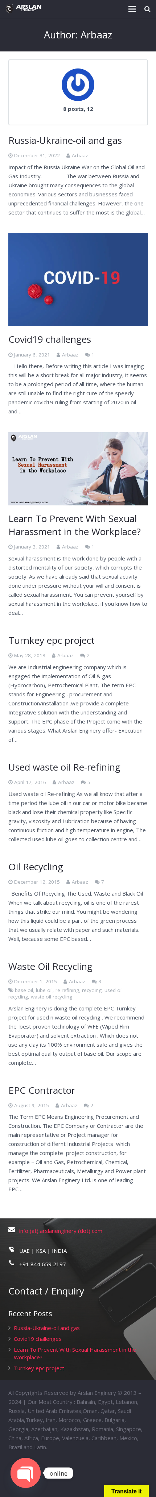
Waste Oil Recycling (50, 966)
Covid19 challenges (49, 339)
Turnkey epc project (51, 640)
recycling (92, 990)
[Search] (147, 9)
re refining (67, 990)
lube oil (44, 990)
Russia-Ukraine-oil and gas (65, 140)
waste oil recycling (51, 996)
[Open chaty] (26, 1473)
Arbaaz (80, 155)
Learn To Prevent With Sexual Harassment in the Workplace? (74, 525)
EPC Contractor (41, 1090)
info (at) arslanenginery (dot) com (60, 1230)
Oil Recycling (35, 866)
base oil (24, 990)
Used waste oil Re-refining (64, 766)
